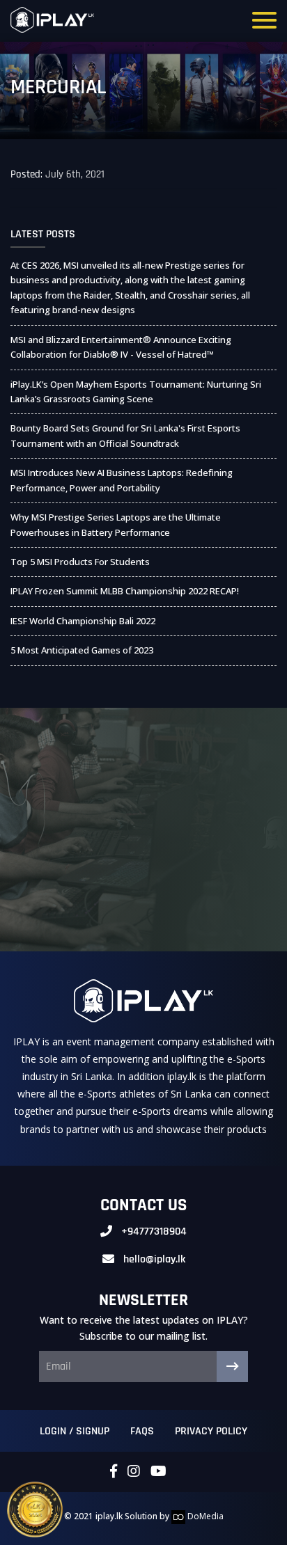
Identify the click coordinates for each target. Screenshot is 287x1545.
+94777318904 (154, 1231)
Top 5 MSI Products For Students (80, 561)
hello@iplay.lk (154, 1259)
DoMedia (204, 1516)
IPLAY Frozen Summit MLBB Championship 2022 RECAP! (124, 591)
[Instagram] (133, 1472)
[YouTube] (158, 1472)
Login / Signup (74, 1431)
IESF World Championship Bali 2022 (82, 621)
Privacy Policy (211, 1431)
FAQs (142, 1431)
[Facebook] (113, 1472)
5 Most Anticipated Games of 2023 (81, 650)
